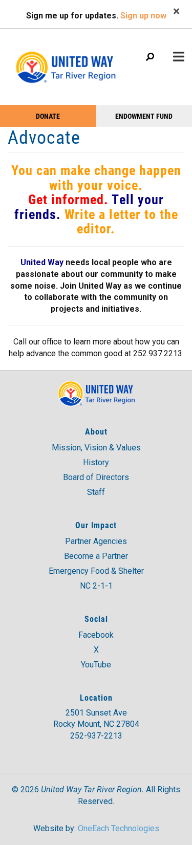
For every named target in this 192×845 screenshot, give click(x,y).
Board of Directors (96, 477)
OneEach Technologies (118, 828)
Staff (96, 492)
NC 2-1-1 (96, 586)
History (96, 462)
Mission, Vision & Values (96, 447)
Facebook (96, 635)
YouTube (96, 664)
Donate (48, 116)
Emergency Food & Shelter (96, 571)
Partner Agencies (96, 541)
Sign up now (143, 15)
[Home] (65, 62)
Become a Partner (96, 556)
